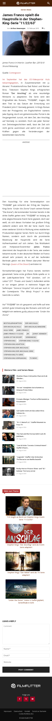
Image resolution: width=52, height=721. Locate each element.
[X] (26, 699)
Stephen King (10, 341)
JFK (28, 334)
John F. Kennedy (40, 334)
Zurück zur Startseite (39, 711)
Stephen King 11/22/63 (29, 341)
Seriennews (31, 337)
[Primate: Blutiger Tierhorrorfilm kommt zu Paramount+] (8, 402)
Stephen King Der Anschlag (16, 348)
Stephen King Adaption (14, 344)
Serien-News (26, 10)
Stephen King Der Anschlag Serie (18, 351)
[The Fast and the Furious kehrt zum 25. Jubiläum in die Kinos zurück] (8, 437)
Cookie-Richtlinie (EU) (26, 714)
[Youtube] (32, 699)
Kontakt (27, 711)
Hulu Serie (8, 330)
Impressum (8, 711)
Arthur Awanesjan (18, 28)
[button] (4, 3)
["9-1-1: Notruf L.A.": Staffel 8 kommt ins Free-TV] (8, 425)
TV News (33, 358)
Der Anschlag (31, 323)
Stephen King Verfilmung (15, 358)
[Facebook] (19, 699)
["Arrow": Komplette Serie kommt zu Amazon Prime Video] (8, 390)
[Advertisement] (26, 169)
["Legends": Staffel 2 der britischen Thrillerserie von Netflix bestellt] (8, 460)
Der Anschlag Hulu (12, 327)
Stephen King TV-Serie (13, 355)
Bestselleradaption (13, 323)
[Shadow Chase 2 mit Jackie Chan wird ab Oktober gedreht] (8, 379)
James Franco (23, 330)
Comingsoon (15, 72)
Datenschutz (18, 711)
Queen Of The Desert (13, 337)
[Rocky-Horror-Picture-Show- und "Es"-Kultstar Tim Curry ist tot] (8, 471)
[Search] (48, 3)
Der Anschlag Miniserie (35, 327)
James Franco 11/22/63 (13, 334)
